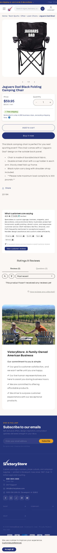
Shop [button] (5, 506)
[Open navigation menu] (4, 8)
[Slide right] (34, 82)
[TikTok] (16, 498)
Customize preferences (12, 543)
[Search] (43, 9)
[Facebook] (5, 498)
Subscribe (46, 441)
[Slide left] (22, 82)
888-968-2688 (12, 479)
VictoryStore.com (16, 527)
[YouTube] (27, 498)
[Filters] (11, 276)
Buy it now (28, 136)
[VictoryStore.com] (10, 8)
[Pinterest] (21, 498)
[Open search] (5, 276)
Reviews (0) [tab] (15, 268)
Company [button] (35, 506)
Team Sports (14, 16)
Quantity (37, 97)
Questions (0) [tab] (41, 268)
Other (23, 16)
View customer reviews (16, 249)
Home (4, 16)
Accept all (9, 549)
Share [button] (8, 188)
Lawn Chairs (32, 16)
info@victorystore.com (15, 488)
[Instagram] (11, 498)
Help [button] (5, 516)
